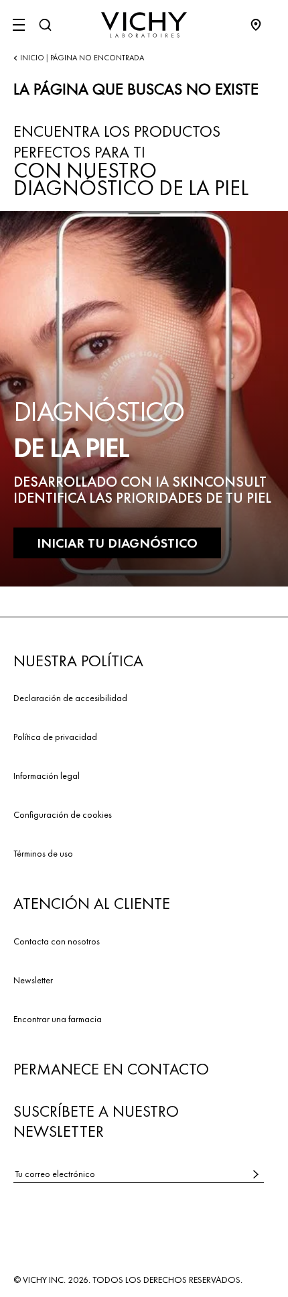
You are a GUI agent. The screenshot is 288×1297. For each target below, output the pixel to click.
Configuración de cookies (62, 814)
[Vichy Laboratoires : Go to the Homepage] (144, 25)
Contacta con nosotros (56, 941)
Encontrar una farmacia (57, 1019)
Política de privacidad (55, 737)
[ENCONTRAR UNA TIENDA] (262, 25)
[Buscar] (45, 25)
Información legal (46, 775)
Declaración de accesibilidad (70, 698)
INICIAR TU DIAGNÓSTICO (117, 543)
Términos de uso (43, 853)
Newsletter (33, 980)
